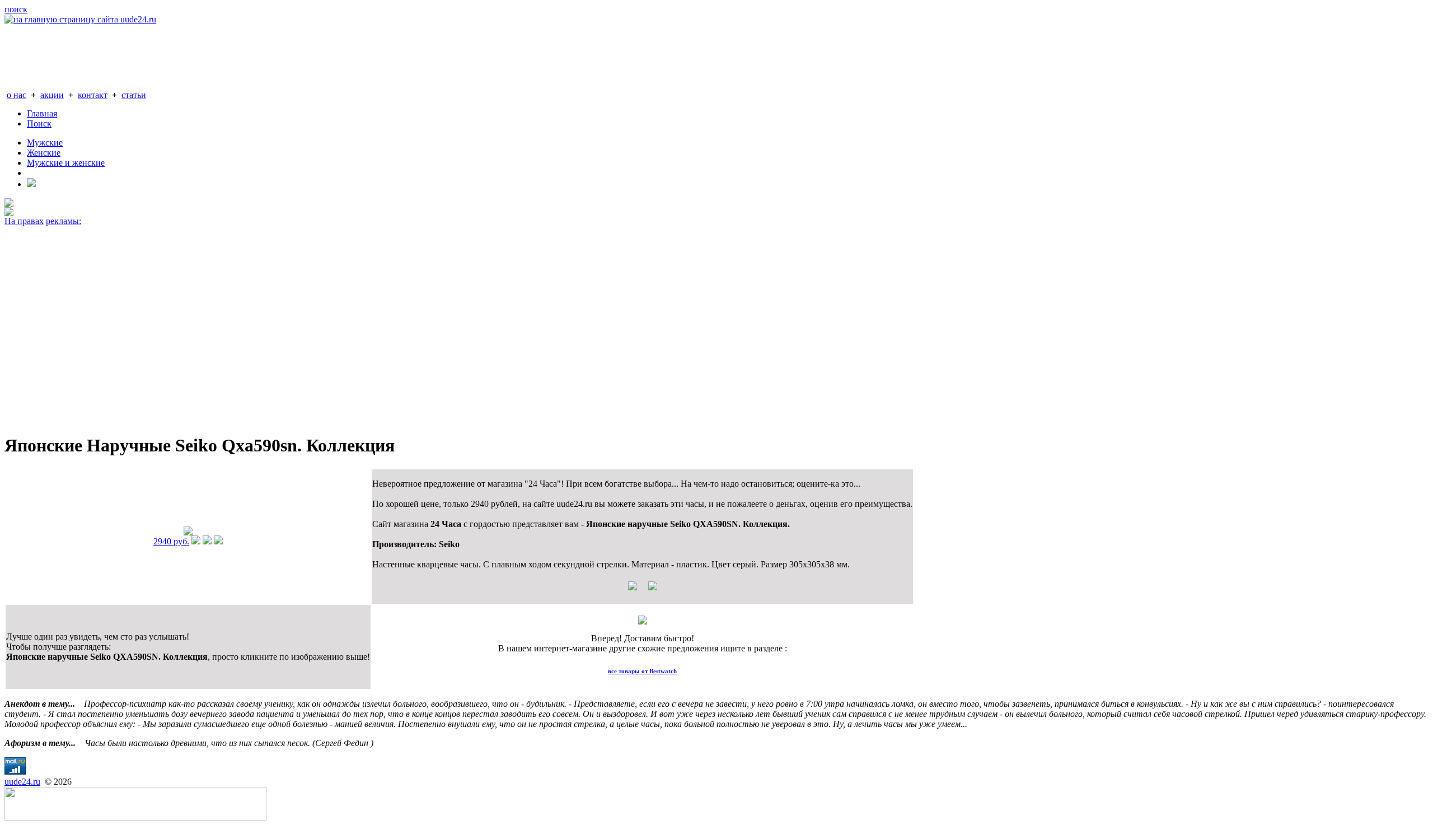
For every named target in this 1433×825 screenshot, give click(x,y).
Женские (43, 152)
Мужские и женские (66, 162)
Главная (42, 113)
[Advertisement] (340, 324)
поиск (15, 9)
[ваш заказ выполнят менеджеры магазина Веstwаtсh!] (642, 621)
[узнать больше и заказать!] (195, 541)
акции (52, 95)
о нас (16, 95)
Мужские (45, 142)
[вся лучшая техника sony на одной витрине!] (8, 204)
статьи (133, 95)
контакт (92, 95)
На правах (24, 221)
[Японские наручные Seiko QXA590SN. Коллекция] (188, 532)
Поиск (39, 123)
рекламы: (63, 221)
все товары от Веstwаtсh (642, 671)
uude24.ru (22, 781)
